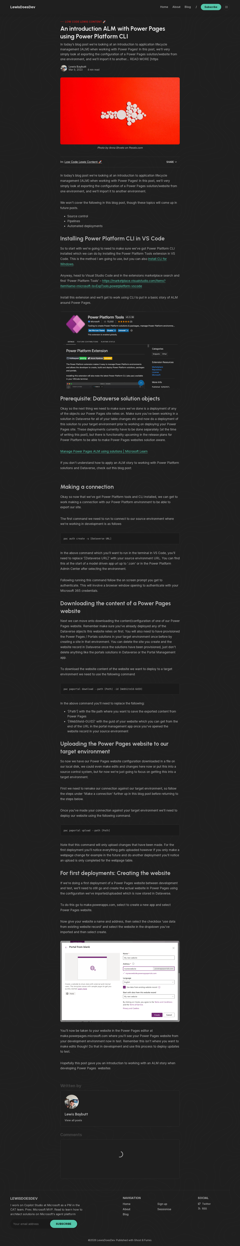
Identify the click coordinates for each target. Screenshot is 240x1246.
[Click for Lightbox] (120, 350)
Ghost (137, 1240)
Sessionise (164, 1209)
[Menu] (226, 7)
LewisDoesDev (106, 1240)
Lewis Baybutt (77, 66)
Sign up (162, 1204)
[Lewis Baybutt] (63, 68)
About (176, 7)
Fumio (147, 1240)
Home (164, 7)
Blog (188, 7)
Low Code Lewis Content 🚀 (85, 21)
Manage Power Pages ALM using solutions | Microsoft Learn (104, 451)
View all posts (73, 1120)
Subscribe (211, 6)
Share (170, 162)
